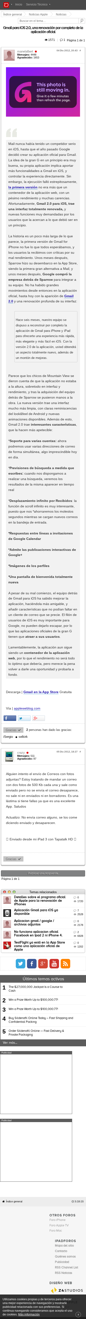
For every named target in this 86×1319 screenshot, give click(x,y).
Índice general (14, 854)
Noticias (62, 14)
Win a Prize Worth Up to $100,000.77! (33, 721)
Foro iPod (61, 965)
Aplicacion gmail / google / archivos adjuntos (48, 644)
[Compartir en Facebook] (10, 478)
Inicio (18, 4)
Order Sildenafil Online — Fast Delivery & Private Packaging (36, 754)
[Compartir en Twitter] (25, 478)
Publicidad (70, 975)
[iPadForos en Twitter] (66, 685)
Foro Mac (55, 884)
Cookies (44, 975)
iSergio (79, 489)
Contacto (57, 975)
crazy (22, 505)
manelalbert (26, 41)
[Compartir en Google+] (39, 478)
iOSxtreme (62, 960)
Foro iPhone (57, 873)
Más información (29, 1314)
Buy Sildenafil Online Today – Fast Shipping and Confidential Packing (41, 741)
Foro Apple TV (59, 878)
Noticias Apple (39, 14)
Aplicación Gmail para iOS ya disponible (45, 633)
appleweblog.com (28, 468)
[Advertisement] (36, 805)
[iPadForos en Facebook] (78, 685)
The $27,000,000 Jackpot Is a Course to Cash (36, 710)
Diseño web (33, 978)
